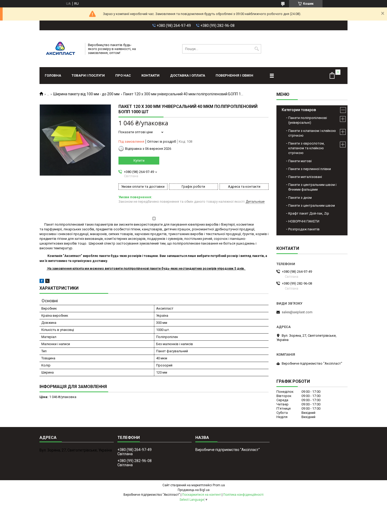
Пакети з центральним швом (311, 205)
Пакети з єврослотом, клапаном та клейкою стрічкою (306, 148)
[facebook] (41, 282)
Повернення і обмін (234, 75)
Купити (139, 160)
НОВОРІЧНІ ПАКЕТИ (303, 221)
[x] (47, 282)
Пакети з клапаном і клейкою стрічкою (312, 133)
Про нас (123, 75)
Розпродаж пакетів (304, 229)
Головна (53, 75)
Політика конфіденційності (243, 495)
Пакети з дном (300, 198)
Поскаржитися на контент (201, 495)
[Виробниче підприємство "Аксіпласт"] (60, 48)
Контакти (150, 75)
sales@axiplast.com (297, 312)
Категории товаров (299, 110)
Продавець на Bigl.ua (194, 490)
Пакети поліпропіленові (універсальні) (307, 120)
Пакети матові (300, 161)
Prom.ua (219, 485)
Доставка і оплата (187, 75)
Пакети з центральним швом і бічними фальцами (312, 187)
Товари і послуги (88, 75)
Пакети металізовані (305, 177)
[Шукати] (256, 48)
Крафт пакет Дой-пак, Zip (308, 213)
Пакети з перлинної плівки (309, 169)
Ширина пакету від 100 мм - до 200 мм (86, 94)
